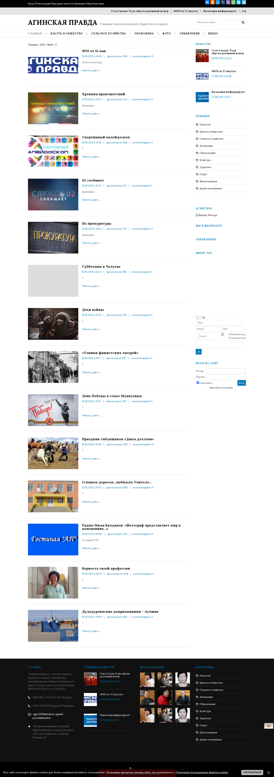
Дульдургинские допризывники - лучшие (120, 611)
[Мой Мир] (217, 2)
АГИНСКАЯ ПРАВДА (62, 22)
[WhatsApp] (233, 2)
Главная (32, 44)
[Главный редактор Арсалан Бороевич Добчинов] (182, 697)
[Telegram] (244, 2)
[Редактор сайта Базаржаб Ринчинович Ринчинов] (147, 697)
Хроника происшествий (103, 94)
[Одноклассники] (212, 2)
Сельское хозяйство (211, 138)
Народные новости (62, 3)
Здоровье (205, 167)
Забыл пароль (215, 388)
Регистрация (42, 3)
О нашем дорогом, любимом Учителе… (117, 482)
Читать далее (91, 70)
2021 (42, 44)
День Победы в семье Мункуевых (112, 396)
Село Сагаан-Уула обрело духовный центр (127, 11)
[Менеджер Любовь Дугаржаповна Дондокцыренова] (165, 679)
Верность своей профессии (106, 568)
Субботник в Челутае (101, 266)
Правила (80, 3)
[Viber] (228, 2)
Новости (205, 124)
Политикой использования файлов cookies (202, 772)
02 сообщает (93, 180)
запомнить (206, 383)
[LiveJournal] (223, 2)
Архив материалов (211, 188)
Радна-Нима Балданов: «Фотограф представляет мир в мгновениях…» (131, 527)
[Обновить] (244, 317)
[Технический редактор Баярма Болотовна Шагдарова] (147, 679)
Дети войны (93, 309)
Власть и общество (211, 131)
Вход (31, 3)
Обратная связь (95, 3)
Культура (205, 160)
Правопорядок (208, 181)
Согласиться (252, 772)
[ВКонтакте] (207, 2)
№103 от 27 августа (173, 11)
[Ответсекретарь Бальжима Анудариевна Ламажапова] (165, 697)
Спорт (203, 174)
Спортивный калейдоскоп (106, 137)
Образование (208, 153)
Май (50, 44)
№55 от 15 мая (94, 51)
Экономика (206, 145)
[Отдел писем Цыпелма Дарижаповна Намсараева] (182, 679)
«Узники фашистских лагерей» (110, 353)
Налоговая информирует (207, 11)
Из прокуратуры (96, 223)
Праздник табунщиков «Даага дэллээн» (118, 439)
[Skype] (238, 2)
